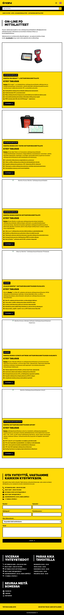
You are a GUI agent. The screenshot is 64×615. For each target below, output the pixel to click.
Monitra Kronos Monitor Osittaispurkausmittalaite (21, 215)
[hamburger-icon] (56, 3)
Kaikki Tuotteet (6, 13)
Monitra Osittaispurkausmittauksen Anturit (19, 425)
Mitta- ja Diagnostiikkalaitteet (19, 13)
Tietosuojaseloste (9, 607)
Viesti (4, 525)
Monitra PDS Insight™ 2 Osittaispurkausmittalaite (21, 78)
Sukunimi (35, 504)
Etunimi (5, 504)
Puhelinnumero (37, 511)
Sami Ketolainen (55, 607)
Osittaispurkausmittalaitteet (35, 13)
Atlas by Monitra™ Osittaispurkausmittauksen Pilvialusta (24, 286)
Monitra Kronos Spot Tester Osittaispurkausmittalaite (23, 146)
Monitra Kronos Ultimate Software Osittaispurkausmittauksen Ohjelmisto (30, 355)
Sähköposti (6, 511)
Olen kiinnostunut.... (9, 518)
